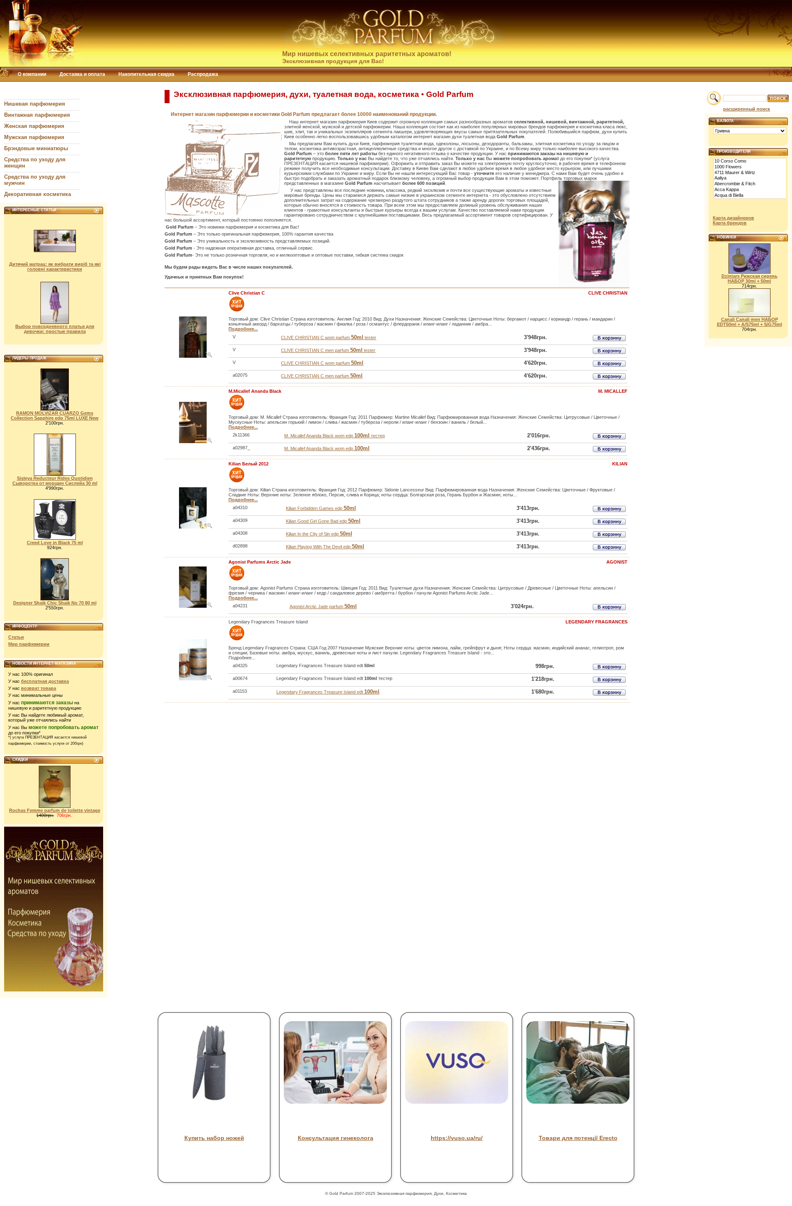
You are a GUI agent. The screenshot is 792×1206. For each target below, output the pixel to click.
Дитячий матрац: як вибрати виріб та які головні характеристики (55, 266)
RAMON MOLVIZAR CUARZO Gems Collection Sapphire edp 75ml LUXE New (55, 415)
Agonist (616, 561)
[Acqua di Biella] (750, 195)
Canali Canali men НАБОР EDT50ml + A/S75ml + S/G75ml (749, 322)
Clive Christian (607, 292)
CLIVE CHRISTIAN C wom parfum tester (328, 337)
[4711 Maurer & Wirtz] (750, 173)
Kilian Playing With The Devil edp (325, 546)
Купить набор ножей (214, 1138)
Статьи (16, 637)
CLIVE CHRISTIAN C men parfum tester (328, 350)
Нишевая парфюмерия (34, 104)
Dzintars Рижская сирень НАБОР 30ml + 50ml (749, 278)
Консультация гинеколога (335, 1138)
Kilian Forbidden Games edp (321, 508)
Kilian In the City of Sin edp (319, 533)
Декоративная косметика (37, 194)
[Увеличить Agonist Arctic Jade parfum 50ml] (209, 606)
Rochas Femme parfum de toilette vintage (54, 810)
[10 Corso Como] (750, 161)
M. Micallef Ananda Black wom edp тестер (334, 435)
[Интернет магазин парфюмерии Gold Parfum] (394, 46)
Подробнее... (243, 328)
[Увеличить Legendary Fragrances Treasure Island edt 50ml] (209, 678)
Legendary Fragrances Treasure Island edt (328, 691)
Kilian (619, 463)
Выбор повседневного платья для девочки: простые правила (54, 329)
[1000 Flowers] (750, 167)
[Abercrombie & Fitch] (750, 184)
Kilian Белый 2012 (249, 463)
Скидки (20, 760)
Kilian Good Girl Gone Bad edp (323, 521)
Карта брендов (730, 222)
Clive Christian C (247, 292)
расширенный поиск (746, 108)
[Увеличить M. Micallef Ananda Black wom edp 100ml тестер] (209, 441)
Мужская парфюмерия (34, 137)
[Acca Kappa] (750, 190)
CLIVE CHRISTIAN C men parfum (322, 375)
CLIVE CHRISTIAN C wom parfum (322, 363)
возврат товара (38, 688)
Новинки (726, 237)
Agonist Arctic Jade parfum (323, 606)
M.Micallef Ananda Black (255, 391)
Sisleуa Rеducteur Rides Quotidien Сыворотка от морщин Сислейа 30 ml (54, 481)
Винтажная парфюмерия (37, 115)
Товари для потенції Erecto (578, 1138)
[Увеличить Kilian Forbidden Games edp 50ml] (209, 526)
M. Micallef (612, 391)
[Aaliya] (750, 178)
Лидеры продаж (29, 358)
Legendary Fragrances (596, 621)
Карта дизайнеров (733, 217)
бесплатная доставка (45, 681)
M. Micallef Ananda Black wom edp (327, 448)
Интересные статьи (34, 210)
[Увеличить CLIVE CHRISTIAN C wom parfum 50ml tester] (209, 356)
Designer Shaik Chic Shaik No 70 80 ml (55, 602)
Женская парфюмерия (34, 126)
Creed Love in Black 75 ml (55, 542)
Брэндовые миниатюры (36, 148)
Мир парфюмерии (29, 644)
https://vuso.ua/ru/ (457, 1138)
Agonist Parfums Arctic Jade (260, 561)
